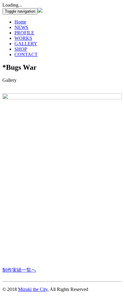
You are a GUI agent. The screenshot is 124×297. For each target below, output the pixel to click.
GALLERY (25, 43)
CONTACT (26, 54)
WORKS (23, 38)
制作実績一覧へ (19, 270)
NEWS (21, 27)
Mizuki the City (33, 289)
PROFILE (24, 32)
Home (20, 21)
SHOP (20, 49)
